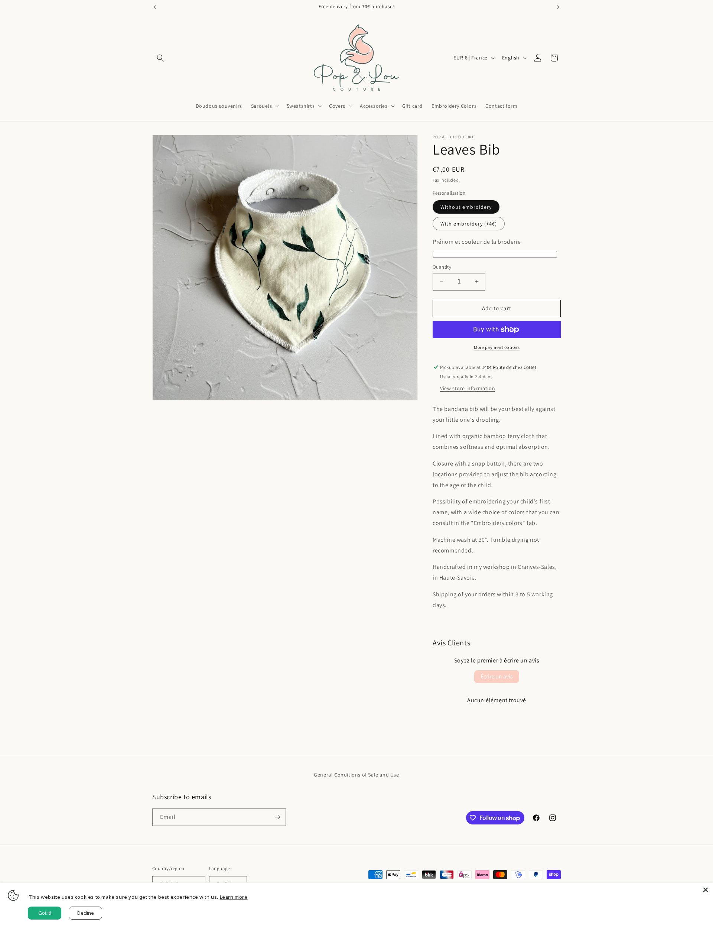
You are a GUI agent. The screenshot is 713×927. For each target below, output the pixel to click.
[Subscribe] (277, 817)
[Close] (705, 890)
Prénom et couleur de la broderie (477, 242)
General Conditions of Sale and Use (356, 774)
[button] (160, 58)
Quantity (442, 267)
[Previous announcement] (155, 7)
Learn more (234, 897)
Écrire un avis (497, 676)
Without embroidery (466, 207)
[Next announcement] (558, 7)
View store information (467, 388)
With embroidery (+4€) (468, 223)
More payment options (497, 347)
